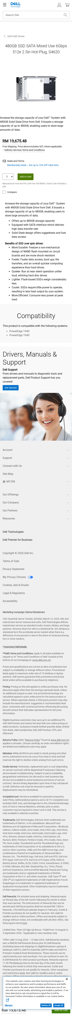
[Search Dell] (65, 15)
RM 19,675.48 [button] (14, 1010)
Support (7, 457)
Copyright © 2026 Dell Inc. (18, 553)
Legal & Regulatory (14, 593)
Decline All (46, 1005)
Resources (9, 518)
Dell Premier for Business (17, 539)
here (24, 923)
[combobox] (36, 15)
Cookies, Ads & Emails (16, 585)
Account (7, 449)
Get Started (11, 387)
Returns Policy (32, 740)
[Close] (66, 979)
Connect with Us (12, 465)
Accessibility (10, 601)
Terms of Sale (11, 561)
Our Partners (10, 510)
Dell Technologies (13, 531)
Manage (8, 1005)
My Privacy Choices (14, 577)
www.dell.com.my (41, 660)
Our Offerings (11, 494)
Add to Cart (61, 1010)
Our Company (11, 502)
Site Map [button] (8, 473)
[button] (59, 5)
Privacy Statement (13, 569)
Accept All (58, 1005)
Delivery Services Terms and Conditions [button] (25, 150)
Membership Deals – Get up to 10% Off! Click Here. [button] (33, 165)
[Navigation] (5, 4)
